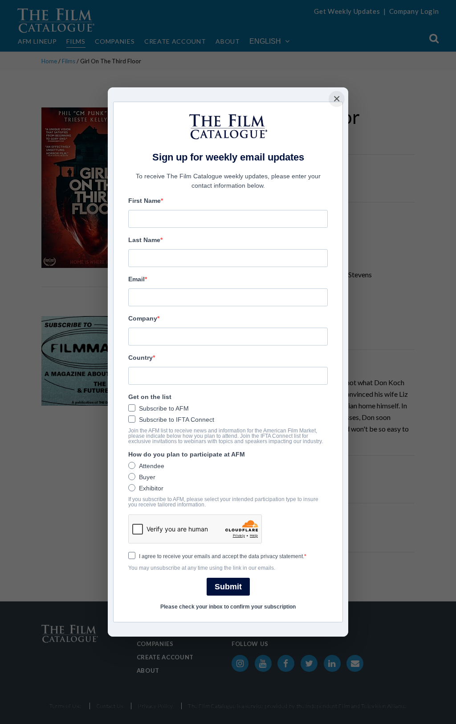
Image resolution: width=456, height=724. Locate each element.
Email (136, 279)
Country (140, 357)
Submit (228, 586)
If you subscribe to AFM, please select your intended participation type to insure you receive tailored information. (223, 502)
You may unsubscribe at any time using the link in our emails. (201, 568)
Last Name (144, 240)
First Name (144, 200)
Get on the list (149, 397)
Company (142, 318)
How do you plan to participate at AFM (186, 454)
